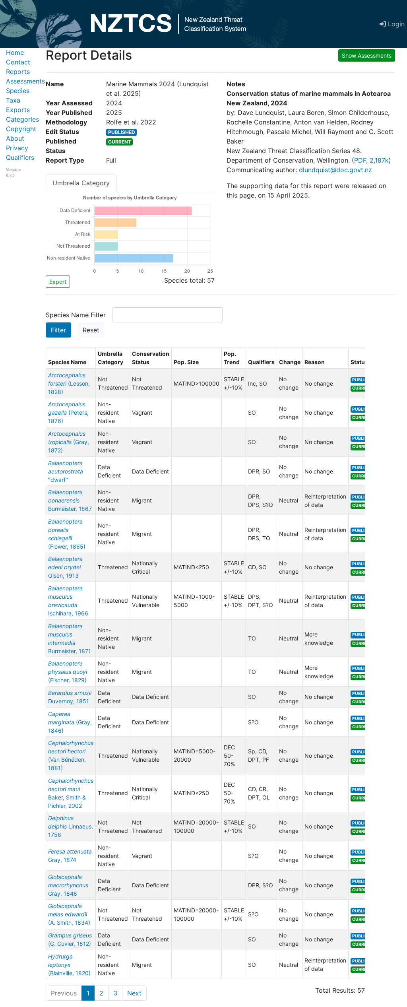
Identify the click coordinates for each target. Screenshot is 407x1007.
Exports (18, 110)
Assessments (25, 81)
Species (17, 91)
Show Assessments (366, 55)
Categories (22, 119)
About (15, 138)
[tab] (81, 183)
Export (57, 281)
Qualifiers (20, 157)
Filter (58, 330)
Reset (91, 330)
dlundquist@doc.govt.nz (335, 170)
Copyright (21, 129)
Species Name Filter (76, 315)
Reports (18, 72)
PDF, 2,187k (371, 160)
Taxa (13, 100)
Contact (18, 62)
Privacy (17, 148)
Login (395, 24)
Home (15, 52)
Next (134, 993)
